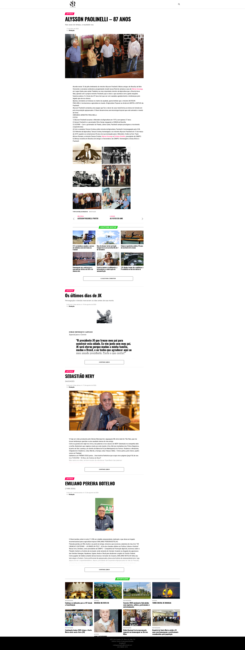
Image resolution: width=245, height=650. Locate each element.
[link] (137, 89)
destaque (93, 211)
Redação (72, 30)
